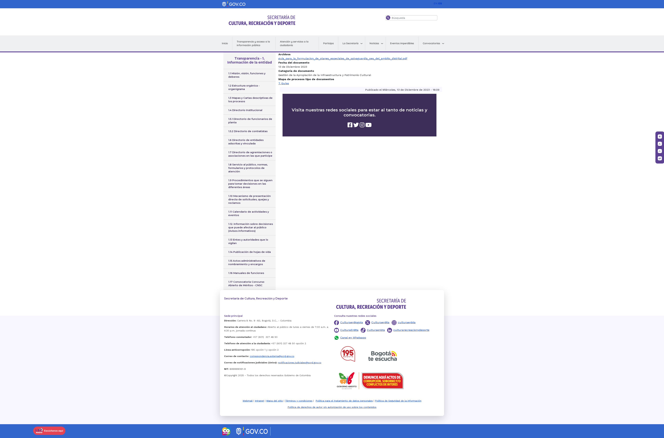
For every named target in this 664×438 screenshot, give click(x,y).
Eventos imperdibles (402, 43)
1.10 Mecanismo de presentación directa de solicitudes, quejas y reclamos (249, 199)
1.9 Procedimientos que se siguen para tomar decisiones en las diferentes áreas (250, 184)
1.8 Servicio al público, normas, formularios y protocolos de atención (248, 168)
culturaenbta (407, 322)
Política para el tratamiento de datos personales (344, 400)
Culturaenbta (376, 330)
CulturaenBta (380, 322)
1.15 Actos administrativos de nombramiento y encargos (246, 262)
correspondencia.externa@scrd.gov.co (272, 356)
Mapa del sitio (274, 400)
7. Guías (283, 83)
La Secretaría (350, 43)
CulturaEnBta (349, 330)
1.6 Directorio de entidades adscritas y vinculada (246, 142)
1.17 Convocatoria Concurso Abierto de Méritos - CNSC (246, 283)
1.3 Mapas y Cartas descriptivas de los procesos (250, 99)
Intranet (259, 400)
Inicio (225, 43)
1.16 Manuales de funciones (246, 273)
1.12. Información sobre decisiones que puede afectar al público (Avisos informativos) (250, 227)
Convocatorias (431, 43)
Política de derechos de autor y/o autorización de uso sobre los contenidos (332, 407)
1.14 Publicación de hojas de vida (249, 252)
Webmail (248, 400)
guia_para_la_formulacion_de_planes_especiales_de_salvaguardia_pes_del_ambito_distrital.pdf (342, 58)
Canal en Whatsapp (353, 337)
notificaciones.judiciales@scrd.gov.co (299, 362)
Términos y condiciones (298, 400)
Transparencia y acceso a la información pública (253, 43)
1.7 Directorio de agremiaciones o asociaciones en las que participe (250, 154)
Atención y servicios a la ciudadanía (294, 43)
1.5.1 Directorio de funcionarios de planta (250, 120)
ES (440, 3)
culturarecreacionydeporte (411, 330)
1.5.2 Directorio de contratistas (248, 131)
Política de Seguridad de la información (398, 400)
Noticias (374, 43)
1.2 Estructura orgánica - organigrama (244, 87)
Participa (328, 43)
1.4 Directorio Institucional (245, 110)
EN (435, 3)
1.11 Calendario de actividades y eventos (248, 213)
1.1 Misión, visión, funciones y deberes (246, 75)
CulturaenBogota (351, 322)
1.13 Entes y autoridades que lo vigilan (248, 241)
